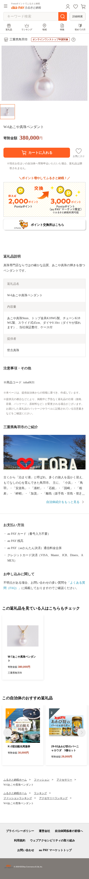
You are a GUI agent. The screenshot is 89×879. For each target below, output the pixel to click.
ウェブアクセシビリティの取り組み (52, 840)
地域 (44, 29)
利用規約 (19, 840)
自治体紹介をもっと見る (62, 502)
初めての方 (80, 29)
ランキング (26, 29)
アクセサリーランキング (53, 798)
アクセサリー (64, 779)
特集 (62, 29)
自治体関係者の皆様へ (69, 831)
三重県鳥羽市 (19, 39)
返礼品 (9, 29)
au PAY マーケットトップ (55, 850)
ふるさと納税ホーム (15, 779)
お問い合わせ (25, 850)
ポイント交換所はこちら (47, 224)
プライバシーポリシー (20, 831)
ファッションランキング (17, 798)
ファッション (41, 779)
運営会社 (44, 831)
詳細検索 (77, 16)
